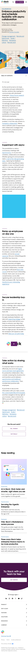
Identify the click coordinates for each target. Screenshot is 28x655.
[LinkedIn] (6, 599)
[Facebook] (12, 599)
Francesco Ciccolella (14, 32)
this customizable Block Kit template (13, 393)
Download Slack (5, 636)
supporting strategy (14, 319)
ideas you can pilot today (16, 334)
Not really (14, 434)
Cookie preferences (16, 639)
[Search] (13, 2)
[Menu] (26, 2)
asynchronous (6, 152)
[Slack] (5, 2)
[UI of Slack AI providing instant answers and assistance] (14, 472)
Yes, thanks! (14, 428)
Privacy (3, 639)
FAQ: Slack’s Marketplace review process (12, 523)
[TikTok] (22, 599)
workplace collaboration (9, 123)
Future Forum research (17, 95)
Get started (19, 2)
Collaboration (6, 8)
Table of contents (7, 75)
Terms (7, 639)
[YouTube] (18, 599)
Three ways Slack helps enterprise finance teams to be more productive (13, 541)
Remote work (11, 42)
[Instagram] (9, 599)
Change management (8, 36)
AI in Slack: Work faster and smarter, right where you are (13, 490)
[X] (15, 599)
